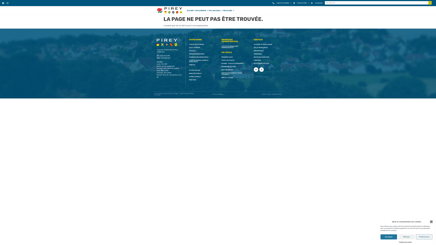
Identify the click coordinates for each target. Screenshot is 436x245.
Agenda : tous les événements (232, 63)
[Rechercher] (430, 3)
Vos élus (192, 51)
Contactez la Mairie (196, 44)
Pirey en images (227, 70)
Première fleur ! (227, 57)
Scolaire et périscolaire (263, 44)
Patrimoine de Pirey (228, 66)
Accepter (389, 237)
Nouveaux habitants (261, 57)
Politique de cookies (405, 242)
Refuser (406, 237)
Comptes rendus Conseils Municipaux (198, 60)
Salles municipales (261, 47)
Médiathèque (259, 51)
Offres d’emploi (195, 76)
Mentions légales (218, 94)
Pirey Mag (192, 80)
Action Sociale (194, 70)
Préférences (424, 237)
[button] (431, 222)
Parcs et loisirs (227, 77)
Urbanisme (258, 54)
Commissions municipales (198, 57)
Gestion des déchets (261, 63)
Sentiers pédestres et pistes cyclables (231, 73)
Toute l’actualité (227, 60)
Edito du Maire (194, 47)
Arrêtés (192, 65)
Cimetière (257, 60)
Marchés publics (195, 73)
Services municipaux (196, 54)
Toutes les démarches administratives (229, 46)
